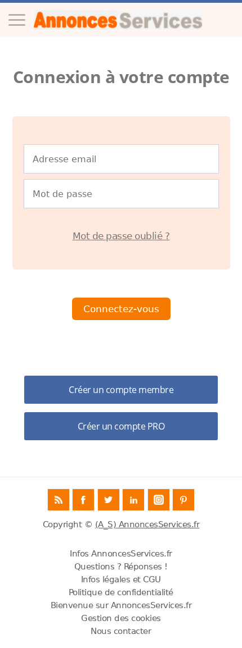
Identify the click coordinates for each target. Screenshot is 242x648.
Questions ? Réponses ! (121, 567)
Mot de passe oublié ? (121, 236)
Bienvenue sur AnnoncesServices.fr (121, 605)
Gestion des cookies (121, 618)
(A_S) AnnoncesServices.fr (147, 524)
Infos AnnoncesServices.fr (121, 554)
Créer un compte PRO (121, 426)
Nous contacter (121, 631)
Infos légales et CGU (121, 579)
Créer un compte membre (121, 390)
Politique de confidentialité (121, 592)
